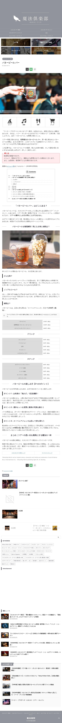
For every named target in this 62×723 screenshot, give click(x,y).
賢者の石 (13, 564)
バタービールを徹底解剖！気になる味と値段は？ (23, 177)
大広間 (21, 511)
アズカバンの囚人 (39, 554)
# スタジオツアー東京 (28, 547)
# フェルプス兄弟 (31, 551)
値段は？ (14, 184)
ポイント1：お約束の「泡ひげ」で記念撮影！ (21, 191)
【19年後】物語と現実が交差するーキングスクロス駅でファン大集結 (32, 684)
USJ (46, 33)
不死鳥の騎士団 (17, 560)
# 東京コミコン (5, 554)
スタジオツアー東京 (15, 29)
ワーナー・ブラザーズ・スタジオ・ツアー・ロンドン (27, 700)
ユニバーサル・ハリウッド (46, 35)
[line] (31, 69)
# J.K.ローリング (25, 544)
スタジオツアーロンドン (46, 29)
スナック (13, 188)
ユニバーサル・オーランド (15, 35)
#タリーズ (38, 547)
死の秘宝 (35, 560)
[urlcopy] (34, 69)
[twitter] (27, 69)
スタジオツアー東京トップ (18, 453)
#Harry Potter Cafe (6, 544)
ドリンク (13, 186)
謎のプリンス (5, 564)
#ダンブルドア (46, 547)
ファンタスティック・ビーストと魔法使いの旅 (12, 557)
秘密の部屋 (51, 560)
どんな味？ (14, 179)
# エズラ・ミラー (36, 544)
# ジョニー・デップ (16, 547)
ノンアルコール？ (15, 181)
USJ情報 (31, 554)
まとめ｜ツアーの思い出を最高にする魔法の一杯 (23, 198)
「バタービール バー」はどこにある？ (20, 175)
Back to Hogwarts (15, 554)
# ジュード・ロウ (6, 547)
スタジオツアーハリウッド (15, 32)
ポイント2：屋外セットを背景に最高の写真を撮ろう (23, 194)
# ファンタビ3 (21, 551)
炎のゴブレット (42, 560)
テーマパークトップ (47, 453)
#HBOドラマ (16, 544)
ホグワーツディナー (6, 560)
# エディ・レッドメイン (47, 544)
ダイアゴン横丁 (23, 481)
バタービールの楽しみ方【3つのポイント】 (22, 189)
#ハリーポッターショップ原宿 (9, 551)
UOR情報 (24, 554)
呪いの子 (25, 560)
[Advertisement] (31, 590)
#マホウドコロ (40, 551)
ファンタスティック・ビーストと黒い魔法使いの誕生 (37, 557)
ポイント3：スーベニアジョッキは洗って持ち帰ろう (23, 196)
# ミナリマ (48, 551)
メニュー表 (10, 166)
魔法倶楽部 (31, 718)
